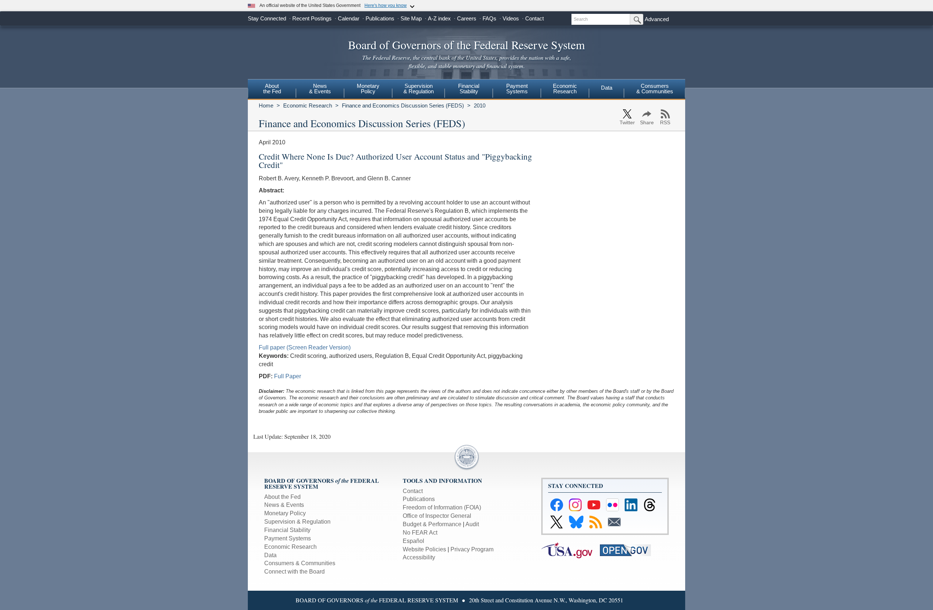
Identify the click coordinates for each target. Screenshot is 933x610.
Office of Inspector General (437, 516)
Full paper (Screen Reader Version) (305, 347)
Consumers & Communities (654, 88)
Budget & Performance (432, 524)
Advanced (657, 19)
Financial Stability (287, 530)
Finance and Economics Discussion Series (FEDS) (403, 105)
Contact (534, 18)
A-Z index (439, 18)
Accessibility (419, 557)
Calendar (348, 18)
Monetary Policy (285, 513)
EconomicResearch (565, 88)
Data (606, 88)
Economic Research (307, 105)
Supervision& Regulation (418, 88)
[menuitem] (272, 89)
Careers (466, 18)
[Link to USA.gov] (570, 550)
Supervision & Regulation (297, 522)
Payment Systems (287, 538)
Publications (380, 18)
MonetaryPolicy (368, 88)
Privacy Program (471, 549)
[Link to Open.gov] (628, 550)
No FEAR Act (420, 532)
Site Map (411, 18)
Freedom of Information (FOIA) (442, 507)
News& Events (320, 88)
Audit (472, 524)
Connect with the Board (294, 571)
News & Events (284, 505)
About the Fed (282, 497)
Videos (511, 18)
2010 (479, 105)
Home (266, 105)
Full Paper (287, 376)
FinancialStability (468, 88)
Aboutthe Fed (272, 88)
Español (413, 541)
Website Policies (424, 549)
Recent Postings (312, 18)
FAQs (489, 18)
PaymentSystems (517, 88)
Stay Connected (267, 18)
